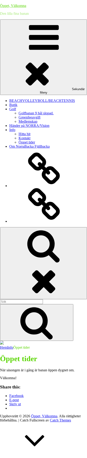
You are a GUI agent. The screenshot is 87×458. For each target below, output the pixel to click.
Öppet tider (27, 142)
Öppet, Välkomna (13, 6)
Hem (3, 347)
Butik (13, 105)
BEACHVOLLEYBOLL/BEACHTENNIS (42, 101)
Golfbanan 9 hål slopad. (36, 113)
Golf (12, 109)
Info (12, 130)
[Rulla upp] (35, 456)
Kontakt (24, 138)
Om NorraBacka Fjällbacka (29, 146)
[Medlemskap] (44, 221)
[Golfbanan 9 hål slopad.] (44, 186)
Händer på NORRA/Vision (29, 126)
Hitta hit (24, 134)
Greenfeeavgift (29, 117)
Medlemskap (28, 121)
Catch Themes (60, 420)
